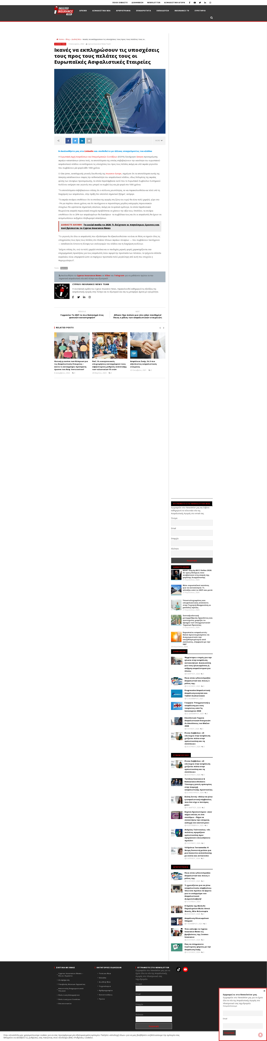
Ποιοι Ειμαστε (120, 2)
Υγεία (102, 999)
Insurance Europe (113, 173)
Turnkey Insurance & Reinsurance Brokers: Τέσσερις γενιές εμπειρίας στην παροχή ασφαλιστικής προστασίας (198, 784)
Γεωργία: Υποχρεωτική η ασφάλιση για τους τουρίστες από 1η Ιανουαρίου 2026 (197, 706)
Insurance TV (182, 10)
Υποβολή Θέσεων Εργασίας (71, 984)
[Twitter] (199, 2)
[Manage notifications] (260, 1035)
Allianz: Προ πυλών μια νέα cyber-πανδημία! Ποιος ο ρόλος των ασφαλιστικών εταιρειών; (137, 315)
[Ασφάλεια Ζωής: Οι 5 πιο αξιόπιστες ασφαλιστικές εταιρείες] (147, 345)
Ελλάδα (102, 978)
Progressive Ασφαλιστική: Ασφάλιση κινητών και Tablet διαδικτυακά (197, 693)
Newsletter (153, 2)
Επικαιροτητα (143, 10)
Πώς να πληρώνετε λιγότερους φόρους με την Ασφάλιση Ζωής (198, 947)
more (158, 140)
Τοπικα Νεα (105, 973)
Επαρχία (174, 538)
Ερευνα (64, 268)
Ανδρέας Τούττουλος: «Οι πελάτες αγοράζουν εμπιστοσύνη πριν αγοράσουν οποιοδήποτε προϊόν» (197, 835)
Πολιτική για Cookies (69, 999)
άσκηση (139, 156)
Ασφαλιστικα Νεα (101, 10)
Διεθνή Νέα (76, 39)
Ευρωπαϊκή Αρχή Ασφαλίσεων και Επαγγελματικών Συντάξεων (88, 156)
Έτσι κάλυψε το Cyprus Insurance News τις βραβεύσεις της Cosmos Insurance (196, 933)
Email (173, 528)
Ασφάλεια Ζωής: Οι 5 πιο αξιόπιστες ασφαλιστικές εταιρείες (143, 364)
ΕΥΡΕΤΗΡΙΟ (200, 10)
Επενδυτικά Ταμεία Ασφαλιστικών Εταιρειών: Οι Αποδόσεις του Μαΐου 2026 (198, 722)
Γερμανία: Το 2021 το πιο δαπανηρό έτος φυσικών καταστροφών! (82, 315)
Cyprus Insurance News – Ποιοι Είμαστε (70, 974)
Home (61, 39)
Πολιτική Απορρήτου (69, 995)
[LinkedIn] (205, 2)
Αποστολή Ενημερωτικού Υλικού (71, 989)
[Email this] (89, 141)
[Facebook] (189, 2)
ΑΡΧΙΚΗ (83, 10)
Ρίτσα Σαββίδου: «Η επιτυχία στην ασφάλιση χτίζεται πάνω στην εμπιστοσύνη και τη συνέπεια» (197, 738)
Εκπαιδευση (163, 10)
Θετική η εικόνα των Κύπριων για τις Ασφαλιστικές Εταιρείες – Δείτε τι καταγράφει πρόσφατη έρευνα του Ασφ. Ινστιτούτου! (71, 365)
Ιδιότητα (175, 548)
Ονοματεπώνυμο (230, 1006)
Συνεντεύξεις (106, 995)
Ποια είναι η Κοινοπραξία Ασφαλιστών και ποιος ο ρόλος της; (197, 681)
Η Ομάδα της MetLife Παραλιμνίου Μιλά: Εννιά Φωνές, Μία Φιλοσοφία (197, 908)
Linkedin (89, 151)
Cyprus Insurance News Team (99, 44)
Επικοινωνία (64, 1003)
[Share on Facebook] (68, 141)
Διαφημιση (137, 2)
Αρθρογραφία (106, 990)
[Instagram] (210, 2)
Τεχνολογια (105, 986)
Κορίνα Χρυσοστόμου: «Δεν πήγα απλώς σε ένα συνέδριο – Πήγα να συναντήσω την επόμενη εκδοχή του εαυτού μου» (198, 817)
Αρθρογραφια (123, 10)
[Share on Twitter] (75, 141)
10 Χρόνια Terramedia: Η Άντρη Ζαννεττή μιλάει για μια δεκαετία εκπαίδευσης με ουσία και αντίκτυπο (198, 851)
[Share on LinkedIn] (82, 141)
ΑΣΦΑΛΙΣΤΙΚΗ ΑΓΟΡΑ (174, 2)
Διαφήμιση (64, 980)
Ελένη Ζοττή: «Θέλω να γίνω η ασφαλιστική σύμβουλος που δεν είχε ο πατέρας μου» (198, 800)
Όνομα (174, 518)
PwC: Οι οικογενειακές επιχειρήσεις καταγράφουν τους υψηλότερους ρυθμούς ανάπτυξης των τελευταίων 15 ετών (109, 365)
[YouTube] (194, 2)
